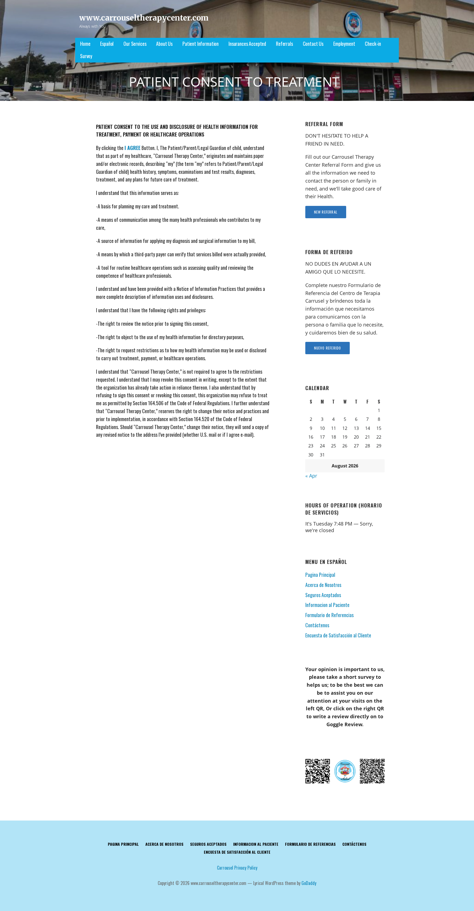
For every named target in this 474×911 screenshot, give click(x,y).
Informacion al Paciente (327, 604)
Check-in (373, 43)
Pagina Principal (320, 574)
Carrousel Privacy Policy (237, 867)
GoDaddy (308, 883)
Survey (86, 55)
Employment (344, 43)
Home (85, 43)
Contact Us (313, 43)
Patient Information (200, 43)
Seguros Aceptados (323, 594)
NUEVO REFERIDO (327, 348)
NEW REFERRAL (325, 212)
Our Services (134, 43)
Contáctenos (317, 625)
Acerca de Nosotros (323, 584)
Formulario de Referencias (329, 614)
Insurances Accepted (247, 43)
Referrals (284, 43)
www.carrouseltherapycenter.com (143, 18)
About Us (164, 43)
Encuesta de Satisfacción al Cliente (338, 635)
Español (107, 43)
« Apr (311, 475)
